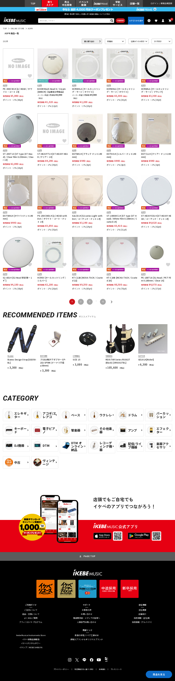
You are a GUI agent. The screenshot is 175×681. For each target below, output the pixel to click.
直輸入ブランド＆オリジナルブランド (86, 639)
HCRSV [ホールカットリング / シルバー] (51, 279)
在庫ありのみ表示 (137, 41)
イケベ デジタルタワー (31, 643)
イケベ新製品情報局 (30, 639)
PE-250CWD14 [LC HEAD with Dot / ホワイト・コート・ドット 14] (52, 218)
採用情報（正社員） (142, 618)
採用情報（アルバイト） (142, 622)
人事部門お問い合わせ (86, 622)
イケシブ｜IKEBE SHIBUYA (30, 647)
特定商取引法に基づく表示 (84, 669)
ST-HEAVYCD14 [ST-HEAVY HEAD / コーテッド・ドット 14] (156, 217)
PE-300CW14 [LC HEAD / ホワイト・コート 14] (17, 90)
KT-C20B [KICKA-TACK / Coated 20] (122, 279)
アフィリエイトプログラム (30, 622)
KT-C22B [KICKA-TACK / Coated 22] (87, 279)
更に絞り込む (89, 41)
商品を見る (159, 674)
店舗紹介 (142, 614)
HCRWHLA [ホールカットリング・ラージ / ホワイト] (86, 90)
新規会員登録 (166, 3)
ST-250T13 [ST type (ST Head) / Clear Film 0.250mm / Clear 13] (18, 156)
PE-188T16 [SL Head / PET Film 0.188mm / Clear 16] (156, 279)
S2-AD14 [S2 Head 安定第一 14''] (17, 279)
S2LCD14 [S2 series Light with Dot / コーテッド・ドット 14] (87, 217)
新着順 (109, 41)
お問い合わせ (86, 614)
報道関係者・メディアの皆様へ (86, 618)
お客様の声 (86, 610)
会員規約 (102, 669)
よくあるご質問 (31, 618)
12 (103, 302)
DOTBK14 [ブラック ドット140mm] (87, 155)
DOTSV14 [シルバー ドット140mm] (121, 155)
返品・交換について (30, 614)
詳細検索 (120, 20)
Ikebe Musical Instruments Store (30, 635)
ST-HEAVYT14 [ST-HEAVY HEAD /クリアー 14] (52, 155)
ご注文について (31, 610)
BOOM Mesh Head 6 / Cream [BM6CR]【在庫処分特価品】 (51, 90)
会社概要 (142, 610)
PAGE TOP (89, 556)
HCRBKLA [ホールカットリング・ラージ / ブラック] (155, 90)
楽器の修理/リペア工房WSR (86, 635)
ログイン (154, 3)
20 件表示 (157, 41)
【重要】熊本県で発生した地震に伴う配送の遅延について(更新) (87, 14)
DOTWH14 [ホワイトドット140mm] (18, 217)
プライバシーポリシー (61, 669)
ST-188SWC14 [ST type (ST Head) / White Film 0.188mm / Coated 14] (122, 218)
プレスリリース (116, 669)
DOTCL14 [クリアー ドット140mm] (156, 155)
